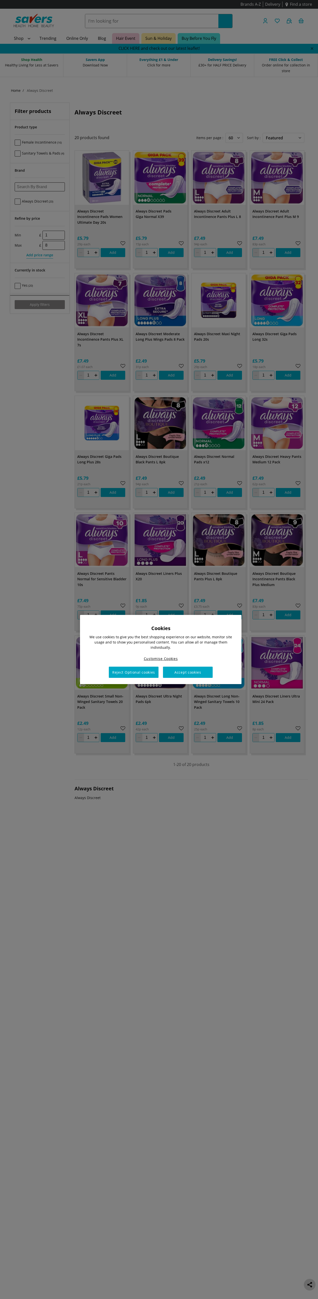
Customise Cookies (161, 658)
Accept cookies (187, 672)
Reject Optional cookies (133, 672)
